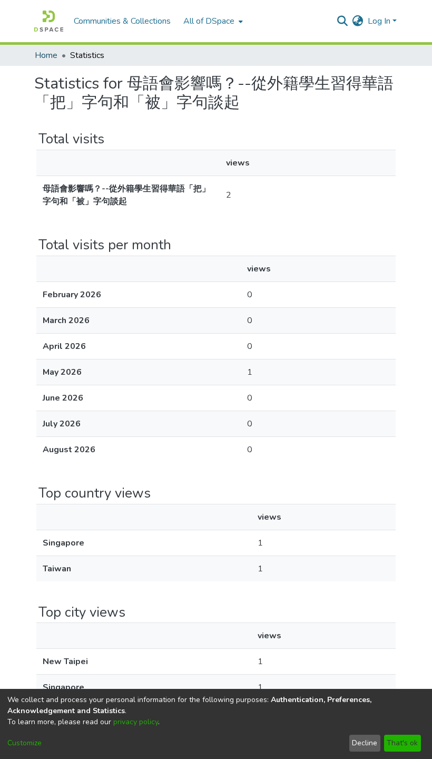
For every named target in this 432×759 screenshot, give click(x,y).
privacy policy (135, 722)
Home (46, 55)
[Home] (48, 21)
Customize (24, 743)
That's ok (402, 743)
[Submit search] (342, 21)
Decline (364, 743)
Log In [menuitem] (379, 21)
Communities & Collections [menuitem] (122, 21)
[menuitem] (212, 21)
